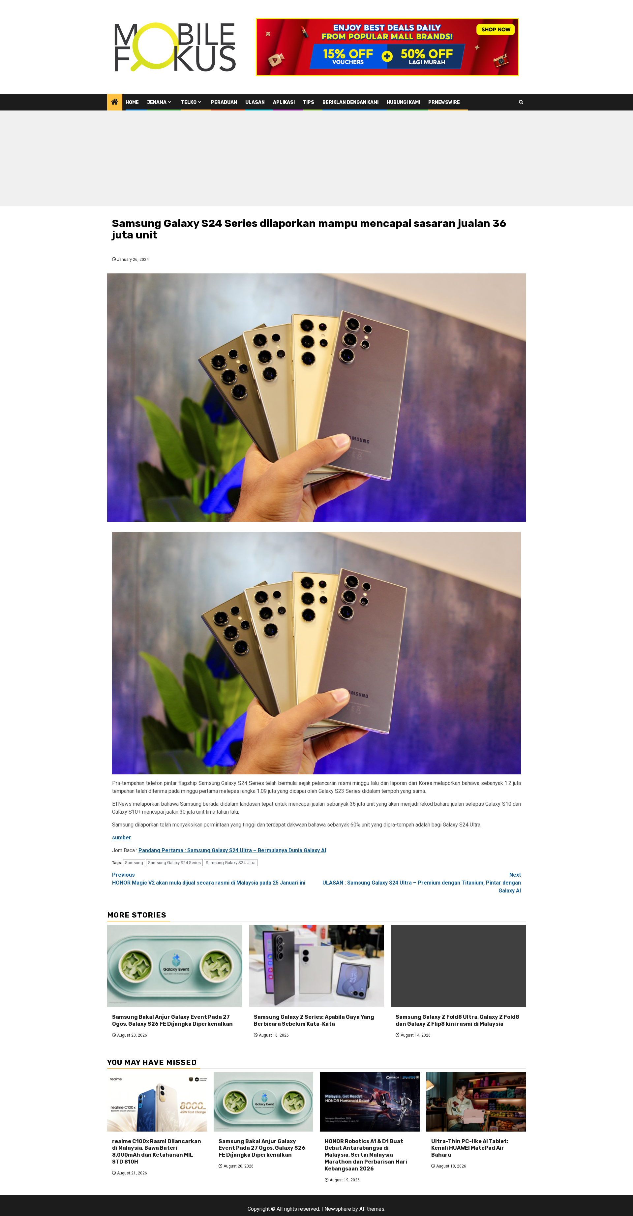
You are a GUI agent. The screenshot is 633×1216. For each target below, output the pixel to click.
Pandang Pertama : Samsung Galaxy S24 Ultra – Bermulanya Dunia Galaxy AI (232, 850)
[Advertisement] (316, 160)
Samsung (134, 862)
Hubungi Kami (403, 102)
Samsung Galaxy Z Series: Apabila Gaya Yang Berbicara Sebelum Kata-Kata (314, 1020)
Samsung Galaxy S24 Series (174, 862)
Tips (308, 102)
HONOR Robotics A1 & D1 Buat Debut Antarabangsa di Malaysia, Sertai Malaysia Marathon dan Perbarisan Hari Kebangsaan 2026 (366, 1155)
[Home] (114, 102)
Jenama (156, 102)
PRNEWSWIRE (444, 102)
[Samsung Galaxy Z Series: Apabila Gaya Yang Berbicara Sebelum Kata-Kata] (316, 966)
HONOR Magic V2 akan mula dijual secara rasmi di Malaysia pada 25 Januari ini (208, 879)
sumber (121, 837)
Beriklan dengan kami (350, 102)
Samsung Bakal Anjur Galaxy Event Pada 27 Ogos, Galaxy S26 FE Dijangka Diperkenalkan (172, 1020)
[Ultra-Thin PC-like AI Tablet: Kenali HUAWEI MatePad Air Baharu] (476, 1102)
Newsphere (337, 1209)
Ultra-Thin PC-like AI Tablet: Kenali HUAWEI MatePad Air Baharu (469, 1148)
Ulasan (255, 102)
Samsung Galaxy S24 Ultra (231, 862)
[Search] (521, 102)
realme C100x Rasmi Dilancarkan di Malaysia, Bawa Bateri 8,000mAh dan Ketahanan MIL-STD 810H (156, 1151)
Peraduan (224, 102)
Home (132, 102)
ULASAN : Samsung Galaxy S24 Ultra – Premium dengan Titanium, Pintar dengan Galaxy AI (421, 883)
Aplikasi (284, 102)
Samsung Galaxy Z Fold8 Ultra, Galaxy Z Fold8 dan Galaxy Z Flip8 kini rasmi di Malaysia (457, 1020)
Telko (188, 102)
